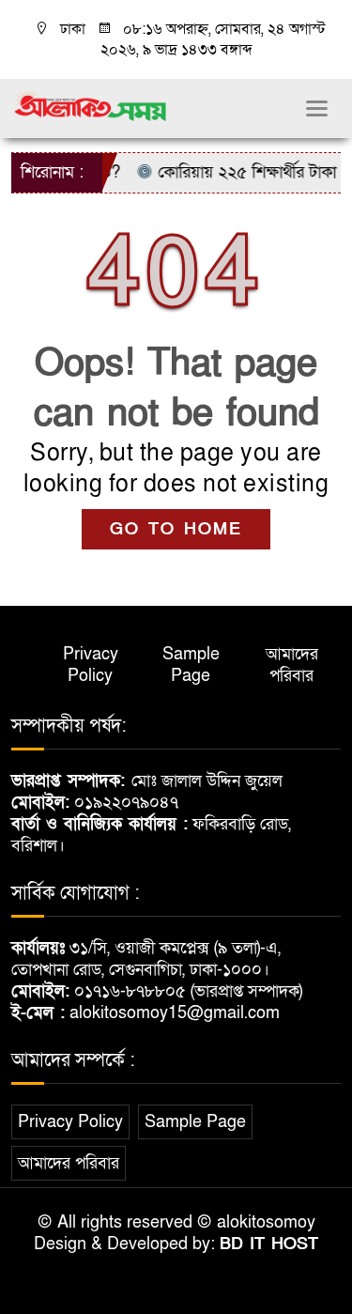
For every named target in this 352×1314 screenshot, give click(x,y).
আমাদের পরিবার (292, 665)
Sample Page (191, 665)
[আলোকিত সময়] (91, 105)
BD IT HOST (269, 1244)
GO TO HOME (176, 529)
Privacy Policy (90, 665)
